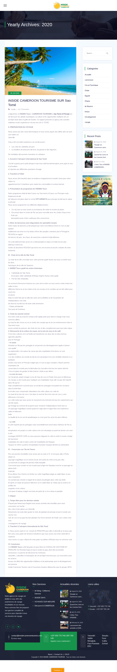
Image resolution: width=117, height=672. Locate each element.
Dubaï (87, 90)
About (50, 654)
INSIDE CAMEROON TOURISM (54, 657)
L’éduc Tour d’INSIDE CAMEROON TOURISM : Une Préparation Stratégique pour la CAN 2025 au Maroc (102, 166)
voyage (13, 109)
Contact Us (58, 654)
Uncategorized (90, 117)
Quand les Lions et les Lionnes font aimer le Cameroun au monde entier (101, 156)
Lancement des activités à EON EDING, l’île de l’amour (75, 626)
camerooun (89, 80)
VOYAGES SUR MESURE (45, 602)
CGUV (67, 654)
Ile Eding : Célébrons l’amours (42, 592)
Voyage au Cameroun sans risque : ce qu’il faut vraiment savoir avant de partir (102, 146)
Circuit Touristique (91, 85)
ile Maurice (89, 106)
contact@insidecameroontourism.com (26, 636)
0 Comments (25, 109)
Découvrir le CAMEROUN (44, 606)
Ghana (87, 101)
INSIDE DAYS (40, 598)
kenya (87, 112)
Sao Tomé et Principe (61, 114)
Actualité (88, 75)
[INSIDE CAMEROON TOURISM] (61, 5)
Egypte (87, 96)
